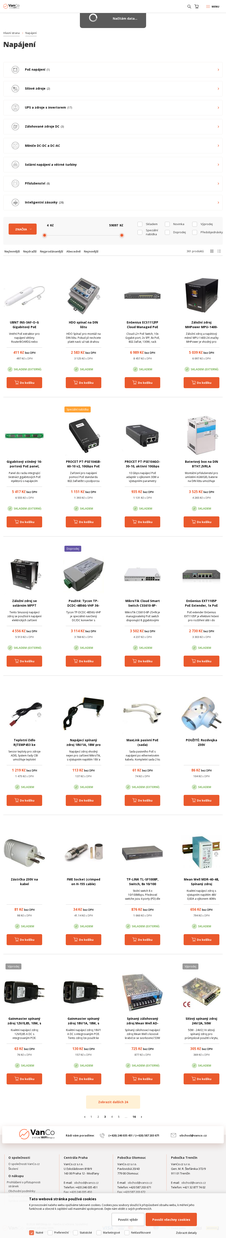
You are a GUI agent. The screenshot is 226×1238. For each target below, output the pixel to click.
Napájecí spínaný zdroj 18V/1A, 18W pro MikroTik (83, 744)
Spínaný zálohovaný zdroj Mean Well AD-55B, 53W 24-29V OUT (142, 1023)
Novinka (178, 224)
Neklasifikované (141, 1232)
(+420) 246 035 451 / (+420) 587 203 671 (133, 1135)
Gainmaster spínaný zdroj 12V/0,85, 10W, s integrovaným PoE (24, 1023)
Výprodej (207, 224)
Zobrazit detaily (186, 1233)
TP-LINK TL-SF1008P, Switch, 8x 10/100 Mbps (142, 884)
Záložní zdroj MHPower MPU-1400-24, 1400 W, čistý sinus (201, 327)
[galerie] (212, 251)
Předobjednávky (210, 232)
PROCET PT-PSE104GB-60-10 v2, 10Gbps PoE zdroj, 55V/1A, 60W (83, 466)
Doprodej (179, 232)
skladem (152, 224)
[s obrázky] (219, 251)
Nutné (39, 1232)
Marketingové (111, 1232)
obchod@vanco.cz (193, 1135)
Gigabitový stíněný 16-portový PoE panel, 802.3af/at (24, 466)
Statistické (86, 1232)
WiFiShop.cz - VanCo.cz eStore (19, 6)
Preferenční (61, 1232)
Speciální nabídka (152, 232)
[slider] (44, 235)
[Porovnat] (39, 297)
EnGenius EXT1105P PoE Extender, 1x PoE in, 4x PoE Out (201, 605)
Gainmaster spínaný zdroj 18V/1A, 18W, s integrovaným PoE (84, 1023)
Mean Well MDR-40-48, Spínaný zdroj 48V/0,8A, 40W (201, 884)
